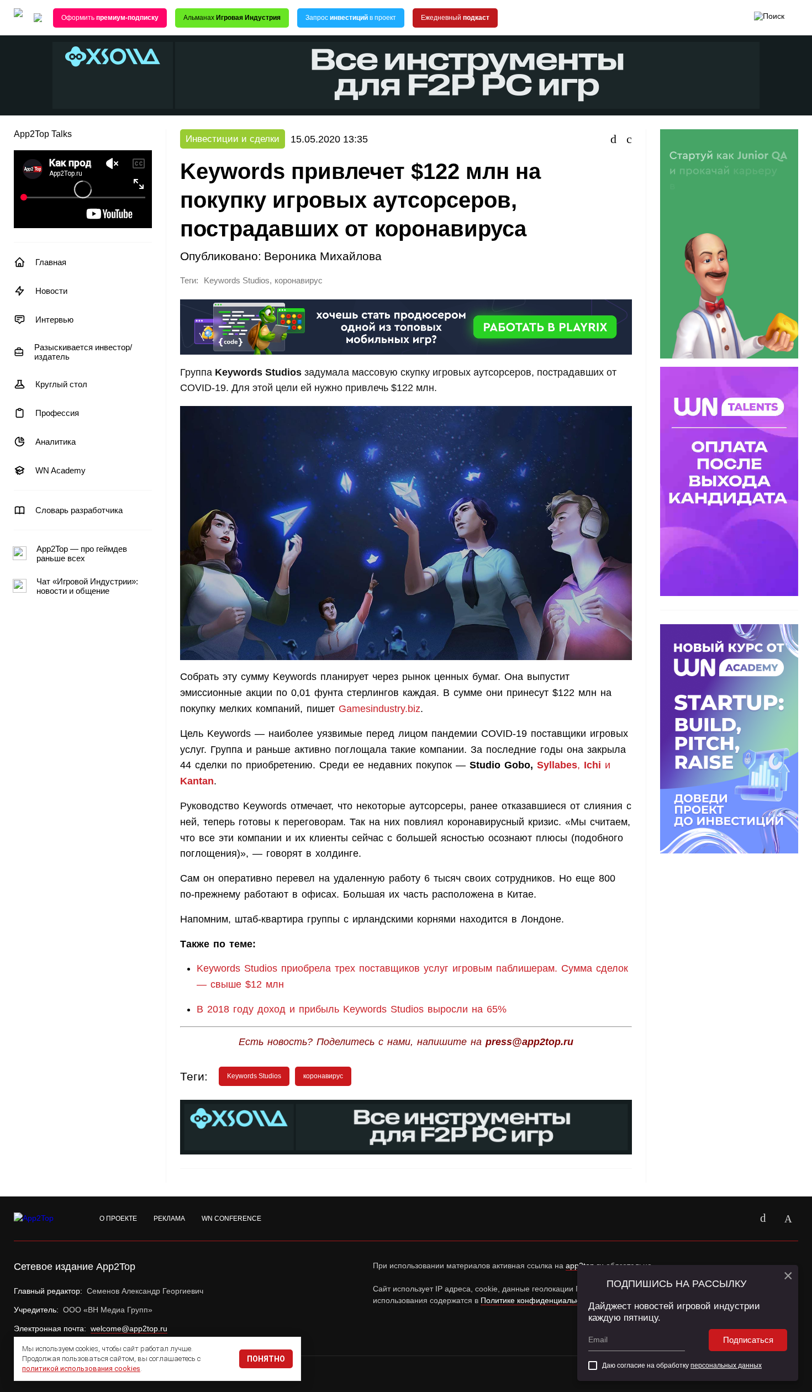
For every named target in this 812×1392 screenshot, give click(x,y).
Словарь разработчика (79, 510)
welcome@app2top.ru (129, 1328)
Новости (51, 291)
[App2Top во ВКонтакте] (763, 1218)
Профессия (57, 413)
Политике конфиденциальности (538, 1300)
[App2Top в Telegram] (788, 1218)
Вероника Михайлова (323, 256)
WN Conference (231, 1218)
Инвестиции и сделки (233, 139)
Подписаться (748, 1339)
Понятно (266, 1358)
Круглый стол (61, 384)
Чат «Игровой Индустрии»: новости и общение (87, 586)
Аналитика (55, 441)
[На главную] (18, 18)
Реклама (169, 1218)
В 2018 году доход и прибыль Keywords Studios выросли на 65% (352, 1009)
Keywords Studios (237, 280)
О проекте (118, 1218)
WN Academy (60, 470)
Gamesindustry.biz (379, 708)
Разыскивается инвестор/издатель (83, 351)
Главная (50, 262)
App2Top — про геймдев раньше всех (81, 553)
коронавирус (299, 280)
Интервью (54, 319)
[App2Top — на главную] (44, 1218)
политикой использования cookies (81, 1368)
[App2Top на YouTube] (737, 1218)
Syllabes (557, 765)
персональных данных (726, 1365)
